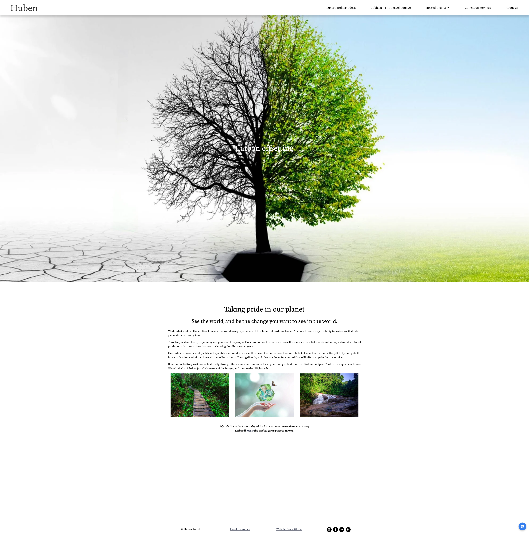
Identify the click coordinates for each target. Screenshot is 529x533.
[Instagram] (329, 529)
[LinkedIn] (348, 529)
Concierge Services (478, 8)
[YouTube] (341, 529)
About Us (512, 8)
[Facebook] (335, 529)
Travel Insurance (240, 529)
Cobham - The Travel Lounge (390, 8)
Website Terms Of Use (289, 529)
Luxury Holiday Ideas (341, 8)
